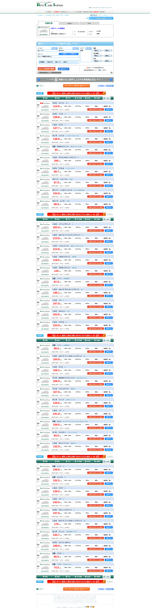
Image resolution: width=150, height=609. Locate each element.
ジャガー (61, 601)
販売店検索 (102, 11)
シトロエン (95, 601)
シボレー (88, 598)
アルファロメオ (62, 602)
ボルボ (96, 602)
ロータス (74, 601)
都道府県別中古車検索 (88, 11)
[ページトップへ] (110, 214)
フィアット (76, 602)
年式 (94, 58)
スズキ (67, 597)
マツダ (64, 597)
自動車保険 (96, 11)
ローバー (70, 601)
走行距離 (95, 53)
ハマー (95, 598)
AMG (83, 597)
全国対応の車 (50, 62)
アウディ (69, 598)
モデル (60, 48)
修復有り (65, 62)
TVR (80, 601)
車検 (83, 607)
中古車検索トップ (50, 11)
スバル (61, 597)
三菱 (58, 597)
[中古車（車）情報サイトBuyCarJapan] (49, 3)
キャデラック (84, 598)
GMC (92, 598)
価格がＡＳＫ (58, 62)
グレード (40, 54)
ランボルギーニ (81, 602)
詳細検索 (49, 72)
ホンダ (56, 597)
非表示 (42, 62)
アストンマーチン (56, 601)
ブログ (75, 607)
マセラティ (72, 602)
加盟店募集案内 (64, 607)
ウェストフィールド (84, 601)
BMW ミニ (56, 598)
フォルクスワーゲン (75, 598)
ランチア (86, 602)
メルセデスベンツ (79, 597)
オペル (80, 598)
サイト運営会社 (58, 607)
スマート (91, 597)
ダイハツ (70, 597)
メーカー (40, 48)
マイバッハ (87, 597)
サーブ (75, 603)
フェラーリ (67, 602)
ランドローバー (66, 601)
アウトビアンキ (91, 602)
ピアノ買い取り (70, 607)
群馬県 (57, 15)
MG (77, 601)
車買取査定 (57, 11)
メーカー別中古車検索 (77, 11)
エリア (82, 48)
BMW (94, 597)
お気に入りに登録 (102, 15)
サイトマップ (109, 15)
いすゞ (74, 597)
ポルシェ (65, 598)
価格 (94, 48)
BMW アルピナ (61, 598)
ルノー (58, 602)
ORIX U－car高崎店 (64, 15)
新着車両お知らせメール (66, 11)
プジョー (54, 602)
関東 (54, 15)
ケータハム (90, 601)
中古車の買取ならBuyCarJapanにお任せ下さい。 (102, 7)
